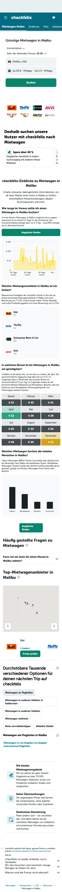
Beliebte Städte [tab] (45, 726)
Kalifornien (47, 885)
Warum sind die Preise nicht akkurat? (26, 872)
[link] (31, 232)
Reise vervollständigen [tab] (18, 726)
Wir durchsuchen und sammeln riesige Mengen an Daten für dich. (27, 867)
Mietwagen (11, 885)
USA (37, 885)
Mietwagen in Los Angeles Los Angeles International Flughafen (25, 744)
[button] (5, 17)
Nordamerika (25, 885)
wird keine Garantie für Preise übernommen (31, 851)
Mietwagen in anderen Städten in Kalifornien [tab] (24, 702)
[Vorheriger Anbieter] (8, 626)
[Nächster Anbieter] (54, 626)
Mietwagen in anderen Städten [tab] (22, 711)
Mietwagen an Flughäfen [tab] (19, 692)
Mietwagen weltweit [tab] (16, 718)
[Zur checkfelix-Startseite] (21, 17)
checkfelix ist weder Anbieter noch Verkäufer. (25, 861)
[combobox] (16, 48)
